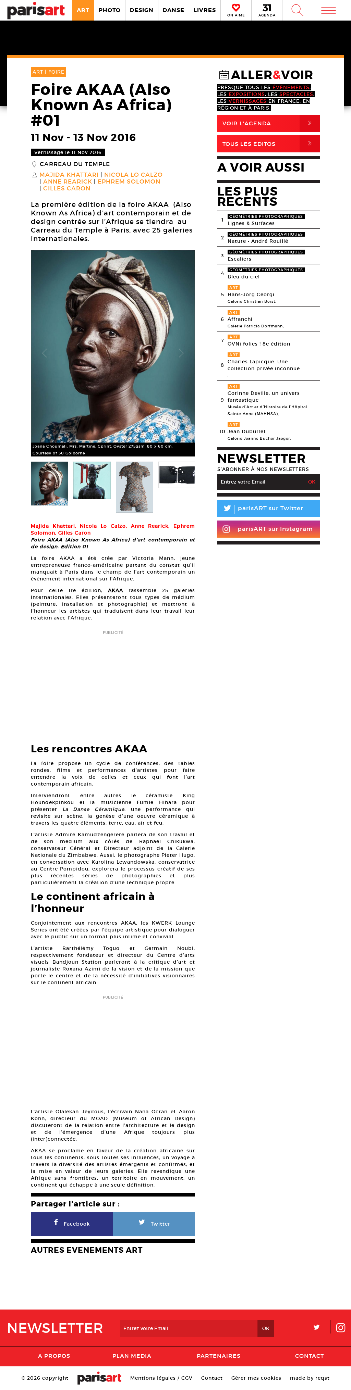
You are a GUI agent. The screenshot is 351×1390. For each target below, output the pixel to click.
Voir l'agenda (268, 123)
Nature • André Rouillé (258, 241)
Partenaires (219, 1355)
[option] (113, 353)
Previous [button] (44, 353)
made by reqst (310, 1378)
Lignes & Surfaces (251, 223)
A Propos (54, 1355)
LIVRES (205, 10)
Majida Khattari (69, 175)
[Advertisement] (113, 684)
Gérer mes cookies (256, 1378)
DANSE (173, 10)
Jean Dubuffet (247, 431)
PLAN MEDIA (132, 1355)
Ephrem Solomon (129, 181)
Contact (309, 1355)
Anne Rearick (67, 181)
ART (83, 10)
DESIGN (142, 10)
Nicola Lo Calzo (133, 175)
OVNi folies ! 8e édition (259, 344)
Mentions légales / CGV (161, 1378)
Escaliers (240, 259)
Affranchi (240, 319)
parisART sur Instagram (275, 529)
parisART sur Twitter (262, 509)
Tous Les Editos (268, 144)
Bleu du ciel (244, 277)
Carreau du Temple (75, 164)
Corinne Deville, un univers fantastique (264, 396)
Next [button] (181, 353)
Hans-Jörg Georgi (251, 294)
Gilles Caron (66, 188)
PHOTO (110, 10)
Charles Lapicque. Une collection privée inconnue (264, 365)
